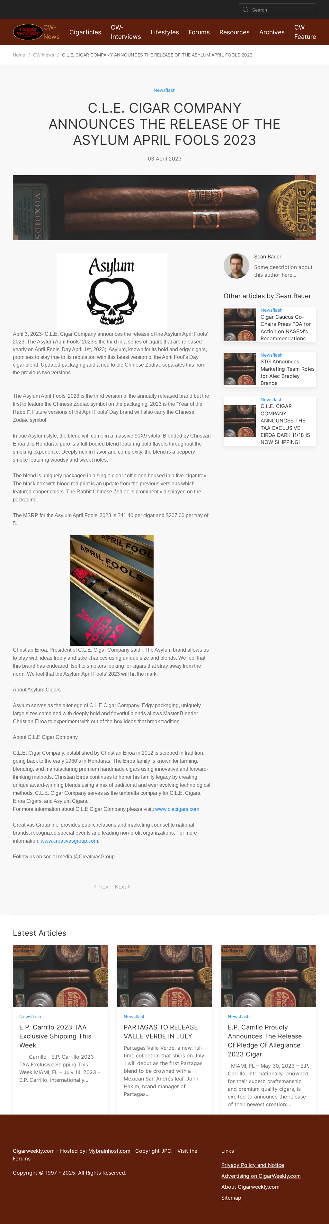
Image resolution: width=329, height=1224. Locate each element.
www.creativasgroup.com (69, 841)
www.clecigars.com (177, 809)
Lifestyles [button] (165, 32)
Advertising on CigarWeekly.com (261, 1176)
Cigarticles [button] (85, 32)
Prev (102, 886)
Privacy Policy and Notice (252, 1165)
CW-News (51, 31)
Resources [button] (234, 32)
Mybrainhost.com (109, 1151)
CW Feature (305, 31)
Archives (272, 32)
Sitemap (231, 1197)
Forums (199, 32)
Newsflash (164, 90)
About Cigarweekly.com (250, 1187)
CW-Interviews (126, 31)
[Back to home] (28, 32)
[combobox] (277, 9)
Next (120, 886)
